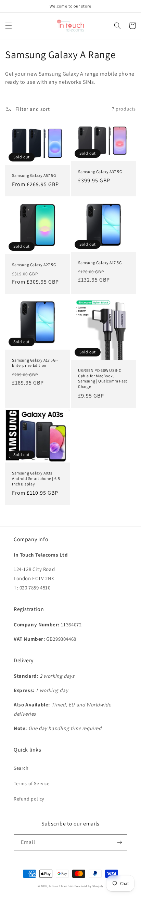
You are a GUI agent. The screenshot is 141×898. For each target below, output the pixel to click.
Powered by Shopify (89, 886)
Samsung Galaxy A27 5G (34, 264)
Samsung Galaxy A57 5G (34, 175)
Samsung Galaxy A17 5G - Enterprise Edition (35, 362)
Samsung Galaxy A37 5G (100, 171)
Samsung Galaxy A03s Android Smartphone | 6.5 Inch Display (36, 478)
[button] (8, 25)
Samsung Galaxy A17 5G (100, 262)
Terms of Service (32, 783)
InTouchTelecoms (61, 886)
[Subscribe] (119, 842)
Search (21, 768)
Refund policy (29, 799)
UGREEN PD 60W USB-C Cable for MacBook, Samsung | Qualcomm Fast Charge (102, 378)
